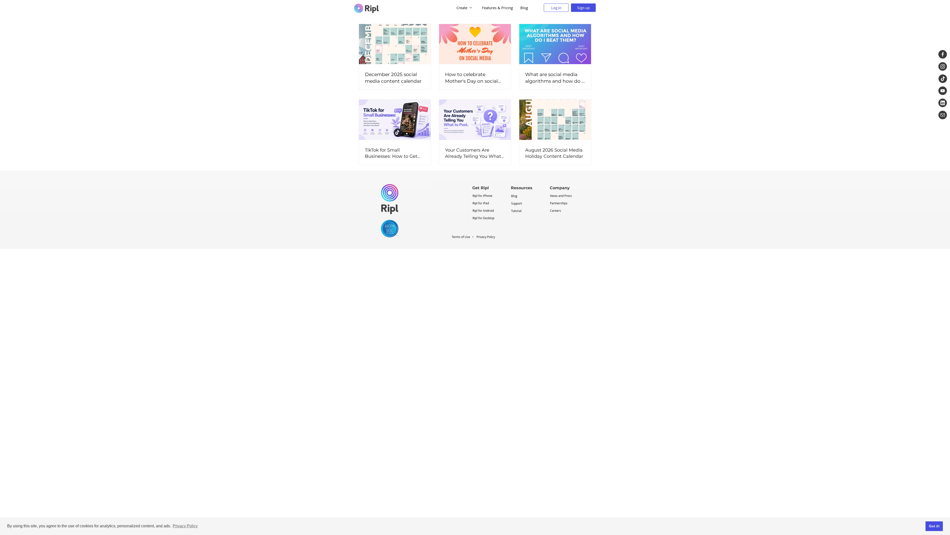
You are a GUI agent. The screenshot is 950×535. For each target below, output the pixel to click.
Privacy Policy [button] (185, 526)
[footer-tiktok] (943, 78)
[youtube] (943, 91)
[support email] (943, 115)
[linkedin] (943, 103)
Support (516, 203)
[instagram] (943, 66)
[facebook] (943, 54)
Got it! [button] (934, 526)
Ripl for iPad (481, 203)
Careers (555, 211)
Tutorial (516, 211)
